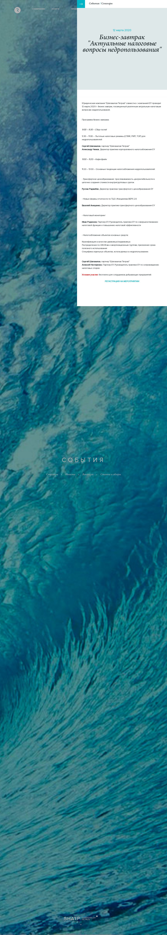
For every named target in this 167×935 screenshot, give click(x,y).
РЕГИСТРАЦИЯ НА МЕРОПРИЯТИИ (122, 281)
